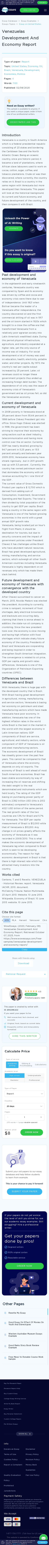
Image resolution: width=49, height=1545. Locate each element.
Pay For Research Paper (12, 1383)
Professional (34, 1080)
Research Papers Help (12, 1388)
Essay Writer (8, 1409)
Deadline (8, 1101)
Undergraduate (34, 1075)
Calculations (40, 1064)
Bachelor (14, 1080)
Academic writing (12, 1064)
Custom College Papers (12, 1419)
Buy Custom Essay (11, 1393)
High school (15, 1075)
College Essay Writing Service (15, 1398)
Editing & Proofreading (26, 1064)
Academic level (11, 1071)
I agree (42, 1542)
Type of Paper (11, 1088)
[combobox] (24, 1094)
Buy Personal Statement (13, 1414)
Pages (7, 1112)
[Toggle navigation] (45, 10)
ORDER (42, 2)
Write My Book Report (12, 1403)
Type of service (12, 1059)
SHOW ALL (23, 1434)
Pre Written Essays (11, 1424)
